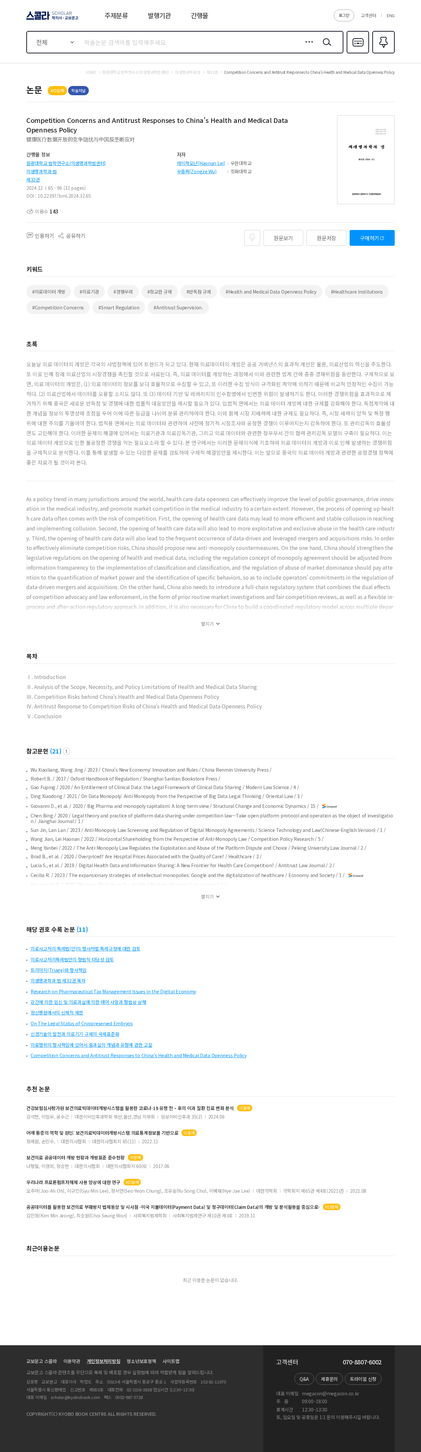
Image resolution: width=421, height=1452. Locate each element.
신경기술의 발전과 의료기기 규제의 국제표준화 (75, 1034)
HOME (91, 72)
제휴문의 (329, 1379)
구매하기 (369, 238)
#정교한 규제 (159, 291)
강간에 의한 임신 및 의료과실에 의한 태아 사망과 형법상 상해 (88, 1002)
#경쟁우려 (123, 291)
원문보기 (283, 238)
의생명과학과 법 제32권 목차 (58, 980)
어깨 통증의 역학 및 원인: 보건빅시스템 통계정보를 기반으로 (102, 1133)
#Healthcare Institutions (357, 291)
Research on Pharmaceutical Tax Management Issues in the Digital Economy (113, 991)
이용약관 (71, 1361)
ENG (391, 15)
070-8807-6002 (362, 1362)
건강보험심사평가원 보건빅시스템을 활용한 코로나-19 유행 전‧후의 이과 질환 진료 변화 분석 (130, 1108)
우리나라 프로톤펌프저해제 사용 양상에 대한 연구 (73, 1182)
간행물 (199, 15)
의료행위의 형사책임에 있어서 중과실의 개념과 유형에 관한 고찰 (91, 1044)
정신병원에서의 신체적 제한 (57, 1012)
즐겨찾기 (382, 52)
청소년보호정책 (141, 1361)
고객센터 (368, 15)
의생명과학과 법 (41, 171)
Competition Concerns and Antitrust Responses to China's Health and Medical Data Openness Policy (138, 1055)
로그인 (344, 15)
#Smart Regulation (118, 307)
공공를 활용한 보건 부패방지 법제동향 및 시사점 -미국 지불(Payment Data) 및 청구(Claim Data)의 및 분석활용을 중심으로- (173, 1207)
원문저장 (326, 238)
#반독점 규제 (198, 291)
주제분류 (116, 15)
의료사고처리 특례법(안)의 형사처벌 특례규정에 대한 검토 (85, 948)
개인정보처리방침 (103, 1361)
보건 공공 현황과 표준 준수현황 (75, 1157)
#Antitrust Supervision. (178, 307)
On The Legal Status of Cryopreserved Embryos (82, 1023)
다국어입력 (357, 52)
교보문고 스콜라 (41, 1361)
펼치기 (207, 624)
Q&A (304, 1379)
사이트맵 (170, 1361)
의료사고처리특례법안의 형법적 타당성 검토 (72, 959)
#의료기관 (89, 291)
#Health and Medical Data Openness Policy (271, 291)
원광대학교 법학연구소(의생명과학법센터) (66, 163)
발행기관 (159, 15)
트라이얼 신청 (363, 1379)
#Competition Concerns (58, 307)
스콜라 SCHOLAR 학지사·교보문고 (51, 19)
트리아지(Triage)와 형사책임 (59, 970)
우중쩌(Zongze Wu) (197, 171)
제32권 (33, 179)
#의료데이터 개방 (48, 291)
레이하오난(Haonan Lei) (201, 163)
